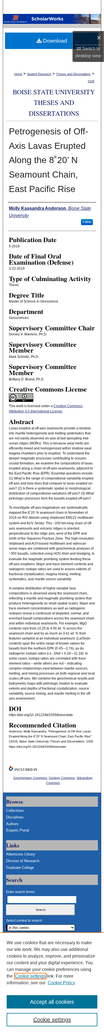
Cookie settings (30, 976)
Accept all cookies (52, 1002)
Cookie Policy (61, 982)
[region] (52, 982)
